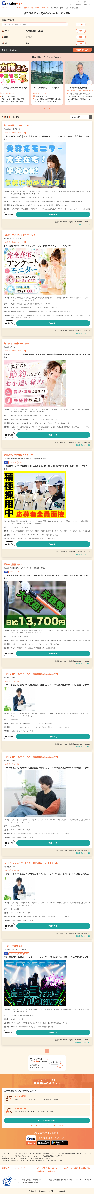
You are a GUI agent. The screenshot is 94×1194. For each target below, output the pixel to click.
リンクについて (19, 1168)
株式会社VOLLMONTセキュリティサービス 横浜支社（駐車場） (25, 459)
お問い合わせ (86, 1168)
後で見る (10, 214)
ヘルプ (65, 1168)
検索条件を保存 (82, 50)
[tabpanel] (47, 83)
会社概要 (74, 1168)
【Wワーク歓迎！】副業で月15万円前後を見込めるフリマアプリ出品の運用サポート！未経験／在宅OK (46, 685)
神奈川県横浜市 (35, 8)
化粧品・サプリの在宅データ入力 (19, 235)
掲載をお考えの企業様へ (47, 1171)
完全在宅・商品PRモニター (16, 343)
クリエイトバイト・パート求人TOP (12, 8)
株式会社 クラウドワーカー (13, 129)
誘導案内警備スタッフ (14, 564)
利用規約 (5, 1168)
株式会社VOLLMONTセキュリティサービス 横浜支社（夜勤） (25, 568)
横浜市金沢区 (45, 8)
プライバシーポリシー (50, 1168)
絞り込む (81, 24)
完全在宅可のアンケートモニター (19, 125)
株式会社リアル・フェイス (12, 238)
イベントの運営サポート (15, 946)
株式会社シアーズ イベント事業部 (15, 950)
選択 (80, 31)
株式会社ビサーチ (9, 347)
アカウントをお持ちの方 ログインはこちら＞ (47, 1125)
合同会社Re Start (9, 677)
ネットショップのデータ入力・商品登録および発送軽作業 (31, 674)
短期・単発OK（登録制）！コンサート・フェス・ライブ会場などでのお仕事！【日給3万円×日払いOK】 (47, 957)
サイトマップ (33, 1168)
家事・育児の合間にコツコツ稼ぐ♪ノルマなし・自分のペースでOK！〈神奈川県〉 (38, 246)
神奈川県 (26, 8)
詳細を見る (53, 215)
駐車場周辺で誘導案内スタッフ (18, 455)
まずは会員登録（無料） (47, 1120)
